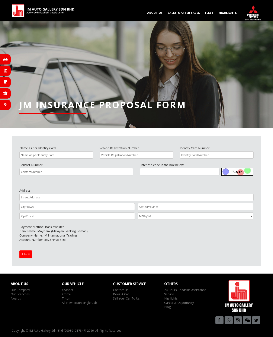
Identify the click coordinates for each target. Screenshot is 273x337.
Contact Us (120, 290)
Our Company (20, 290)
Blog (167, 307)
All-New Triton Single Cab (79, 303)
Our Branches (20, 294)
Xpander (67, 290)
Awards (16, 298)
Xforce (66, 294)
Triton (66, 298)
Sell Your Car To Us (126, 298)
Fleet (209, 13)
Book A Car (121, 294)
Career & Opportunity (179, 303)
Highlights (228, 13)
